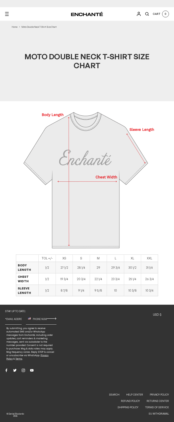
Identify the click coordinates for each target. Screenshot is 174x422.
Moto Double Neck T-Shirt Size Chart (39, 27)
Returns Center (158, 401)
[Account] (138, 14)
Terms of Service (157, 407)
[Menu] (7, 14)
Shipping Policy (128, 407)
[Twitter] (15, 370)
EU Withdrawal (159, 413)
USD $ (157, 314)
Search (114, 394)
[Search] (147, 14)
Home (14, 27)
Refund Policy (130, 401)
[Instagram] (23, 370)
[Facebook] (6, 370)
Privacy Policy (159, 394)
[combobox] (28, 318)
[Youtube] (32, 370)
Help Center (134, 394)
